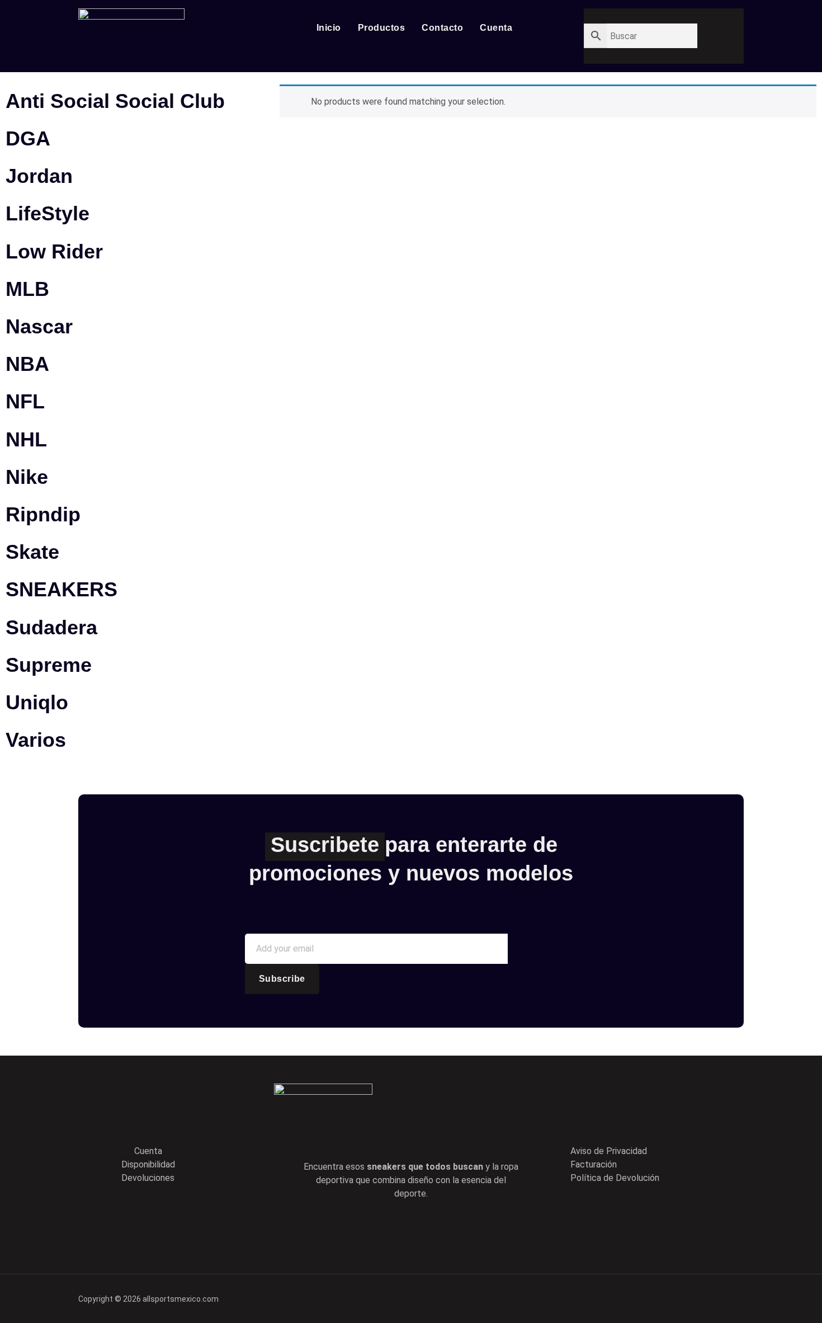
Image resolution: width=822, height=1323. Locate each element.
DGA (28, 138)
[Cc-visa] (653, 1297)
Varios (36, 739)
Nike (27, 476)
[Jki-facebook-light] (363, 1228)
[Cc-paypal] (691, 1297)
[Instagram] (459, 1228)
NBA (27, 363)
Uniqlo (37, 702)
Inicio (328, 27)
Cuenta (496, 27)
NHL (26, 439)
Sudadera (51, 627)
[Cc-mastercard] (730, 1297)
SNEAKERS (61, 589)
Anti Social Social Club (115, 101)
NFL (25, 401)
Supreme (49, 664)
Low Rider (54, 251)
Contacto (442, 27)
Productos (381, 27)
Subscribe (282, 978)
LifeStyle (47, 213)
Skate (32, 551)
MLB (27, 288)
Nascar (39, 326)
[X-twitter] (395, 1228)
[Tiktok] (427, 1228)
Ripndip (43, 514)
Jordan (39, 175)
